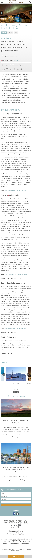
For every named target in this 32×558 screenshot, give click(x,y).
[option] (16, 13)
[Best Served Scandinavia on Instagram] (17, 513)
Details (4, 32)
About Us (22, 541)
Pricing (10, 32)
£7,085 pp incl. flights (16, 65)
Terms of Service (14, 550)
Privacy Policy (26, 549)
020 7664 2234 (8, 539)
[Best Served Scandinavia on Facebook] (14, 513)
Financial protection (14, 543)
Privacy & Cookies (24, 543)
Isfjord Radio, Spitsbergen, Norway (16, 274)
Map (16, 32)
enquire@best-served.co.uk (20, 539)
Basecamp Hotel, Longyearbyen (15, 190)
